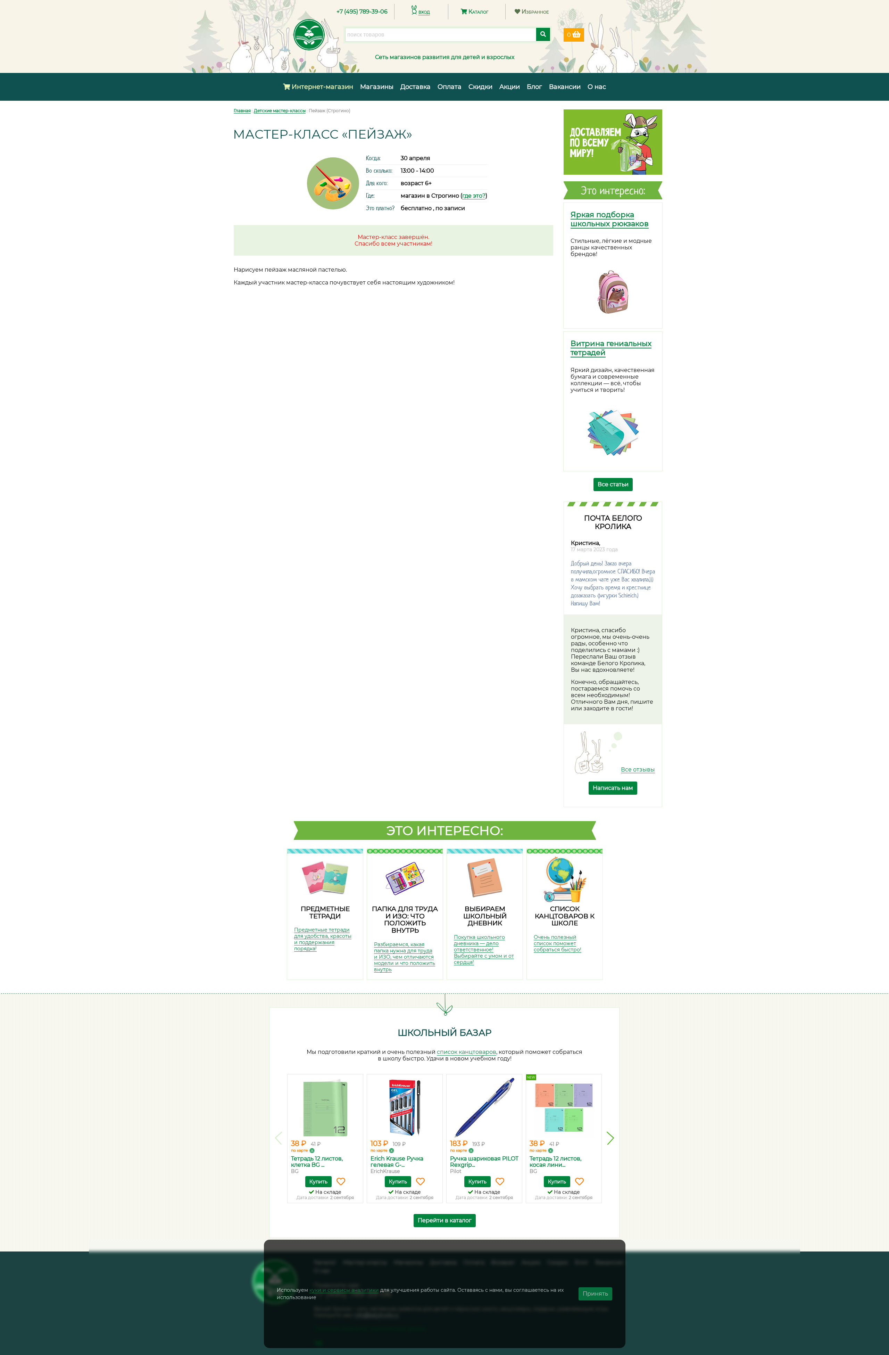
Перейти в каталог (445, 1220)
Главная (242, 110)
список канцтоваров (466, 1052)
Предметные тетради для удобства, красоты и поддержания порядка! (322, 939)
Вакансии (565, 87)
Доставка (415, 87)
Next (610, 1138)
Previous (278, 1138)
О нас (597, 87)
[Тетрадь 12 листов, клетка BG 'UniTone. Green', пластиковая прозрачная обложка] (325, 1108)
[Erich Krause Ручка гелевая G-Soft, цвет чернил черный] (405, 1108)
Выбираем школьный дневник (485, 916)
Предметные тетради (325, 912)
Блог (534, 87)
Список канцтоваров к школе (565, 916)
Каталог (477, 11)
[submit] (543, 34)
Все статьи (613, 484)
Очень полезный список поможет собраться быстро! (557, 943)
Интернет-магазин (321, 87)
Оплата (450, 87)
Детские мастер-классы (280, 110)
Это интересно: (445, 830)
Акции (509, 87)
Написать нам (613, 788)
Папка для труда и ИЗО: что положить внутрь (405, 919)
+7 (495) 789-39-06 (362, 11)
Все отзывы (638, 769)
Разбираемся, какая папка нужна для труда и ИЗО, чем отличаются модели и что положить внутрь (404, 957)
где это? (473, 195)
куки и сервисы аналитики (344, 1290)
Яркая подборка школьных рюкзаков (610, 219)
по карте (299, 1150)
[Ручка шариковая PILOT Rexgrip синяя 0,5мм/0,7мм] (484, 1108)
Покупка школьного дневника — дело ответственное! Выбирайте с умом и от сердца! (484, 949)
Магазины (376, 87)
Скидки (480, 87)
